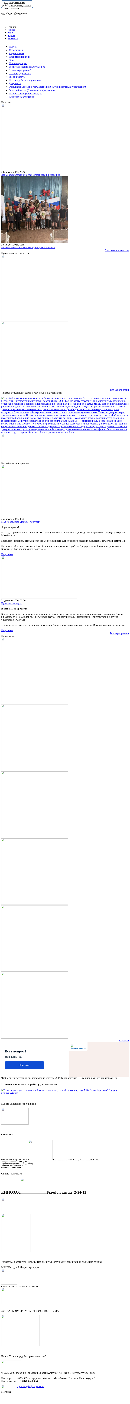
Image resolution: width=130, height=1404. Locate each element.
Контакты (13, 38)
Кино (10, 32)
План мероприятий (19, 56)
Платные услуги (18, 63)
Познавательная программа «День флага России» (28, 247)
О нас (12, 60)
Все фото (124, 1040)
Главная (12, 27)
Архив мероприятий (20, 70)
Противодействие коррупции (25, 80)
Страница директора (20, 73)
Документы (15, 83)
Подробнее (7, 554)
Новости (13, 46)
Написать (24, 1065)
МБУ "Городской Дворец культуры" (20, 521)
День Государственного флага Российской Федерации (30, 174)
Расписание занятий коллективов (27, 66)
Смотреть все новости (117, 250)
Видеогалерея (16, 53)
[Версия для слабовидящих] (17, 7)
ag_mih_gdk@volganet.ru (30, 1386)
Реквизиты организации (22, 97)
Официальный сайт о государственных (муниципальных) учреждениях (47, 86)
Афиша (11, 29)
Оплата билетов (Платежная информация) (32, 90)
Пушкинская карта (11, 603)
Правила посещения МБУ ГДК (25, 93)
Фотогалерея (16, 50)
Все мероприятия (119, 389)
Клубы (11, 35)
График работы (17, 76)
